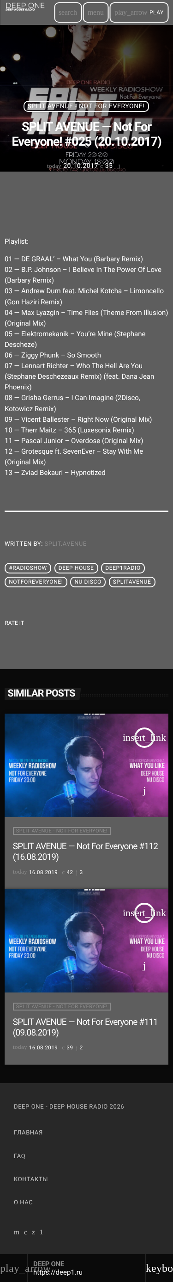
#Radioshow (28, 568)
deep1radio (122, 568)
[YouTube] (17, 1233)
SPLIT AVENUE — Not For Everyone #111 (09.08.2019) (85, 1027)
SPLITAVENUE (132, 582)
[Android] (41, 1233)
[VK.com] (26, 1233)
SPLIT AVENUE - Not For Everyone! (86, 106)
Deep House (76, 568)
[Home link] (29, 12)
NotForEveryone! (36, 582)
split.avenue (66, 544)
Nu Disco (87, 582)
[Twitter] (34, 1233)
